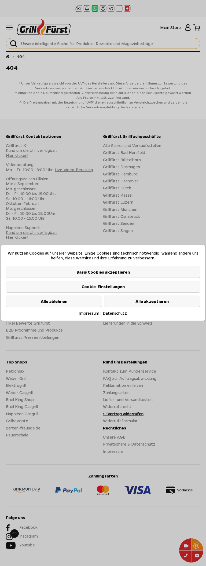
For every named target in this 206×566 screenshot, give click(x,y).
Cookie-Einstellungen (103, 286)
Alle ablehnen (54, 301)
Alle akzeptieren (152, 301)
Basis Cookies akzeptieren (103, 272)
